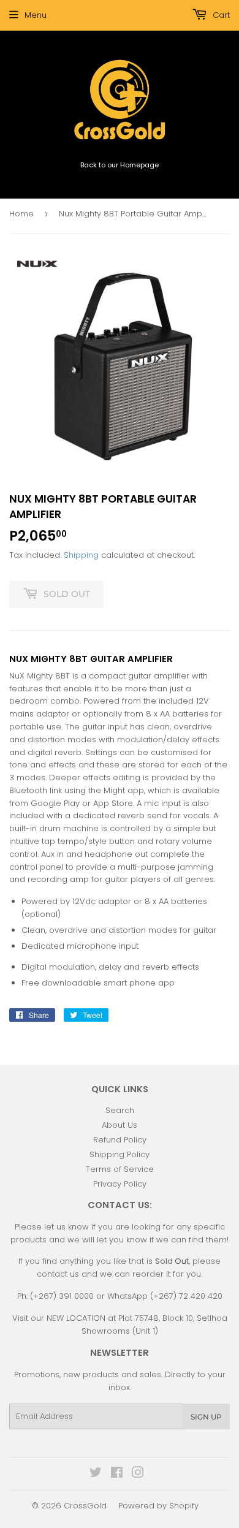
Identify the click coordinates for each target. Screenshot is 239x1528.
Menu (36, 15)
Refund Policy (119, 1140)
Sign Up (206, 1416)
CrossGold (85, 1505)
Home (21, 213)
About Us (119, 1125)
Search (119, 1110)
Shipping (81, 555)
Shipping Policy (119, 1154)
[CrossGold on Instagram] (138, 1474)
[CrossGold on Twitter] (95, 1474)
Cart (220, 15)
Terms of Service (120, 1169)
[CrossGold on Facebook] (116, 1474)
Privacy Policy (119, 1184)
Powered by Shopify (158, 1505)
